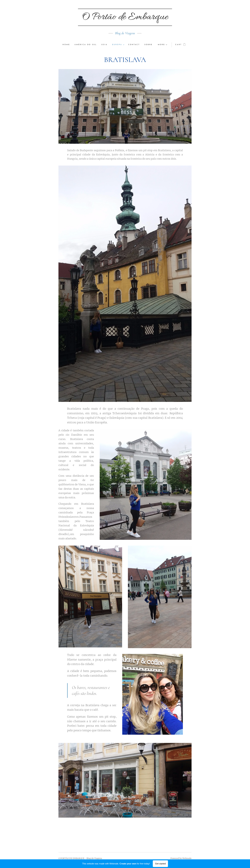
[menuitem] (67, 44)
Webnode (187, 858)
